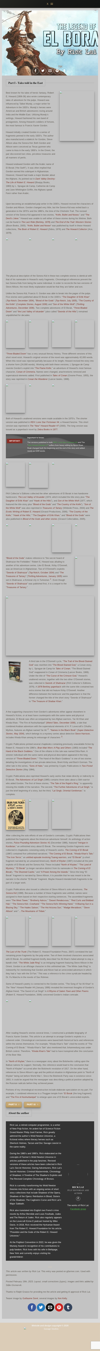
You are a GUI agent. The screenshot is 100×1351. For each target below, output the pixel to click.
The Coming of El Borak (61, 853)
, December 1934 (20, 300)
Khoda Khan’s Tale (84, 853)
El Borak (77, 857)
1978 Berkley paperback (49, 686)
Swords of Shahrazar (17, 572)
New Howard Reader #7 (38, 445)
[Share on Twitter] (43, 71)
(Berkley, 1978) (35, 222)
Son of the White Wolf (63, 304)
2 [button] (48, 729)
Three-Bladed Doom (16, 353)
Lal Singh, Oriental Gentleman (67, 790)
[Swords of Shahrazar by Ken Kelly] (50, 626)
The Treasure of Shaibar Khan (46, 701)
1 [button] (50, 579)
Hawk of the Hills (42, 500)
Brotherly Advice (38, 900)
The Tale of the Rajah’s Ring (64, 783)
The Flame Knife (43, 368)
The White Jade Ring (29, 962)
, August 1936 (32, 304)
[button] (52, 3)
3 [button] (61, 737)
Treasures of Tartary (16, 587)
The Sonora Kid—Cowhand (26, 904)
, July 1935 (66, 300)
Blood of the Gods (45, 300)
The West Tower (20, 900)
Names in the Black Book (63, 730)
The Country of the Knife (69, 504)
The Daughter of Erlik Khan (76, 297)
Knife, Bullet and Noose (67, 214)
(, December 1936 (60, 722)
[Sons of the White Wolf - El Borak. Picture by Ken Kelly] (77, 116)
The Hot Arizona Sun (51, 907)
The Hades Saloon (29, 907)
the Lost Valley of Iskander (31, 311)
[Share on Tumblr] (64, 71)
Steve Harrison (82, 733)
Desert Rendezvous (59, 900)
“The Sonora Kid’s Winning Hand (57, 904)
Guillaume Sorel (30, 1298)
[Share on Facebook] (35, 71)
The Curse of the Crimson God (61, 675)
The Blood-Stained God (64, 665)
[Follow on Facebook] (78, 1199)
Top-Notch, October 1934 (41, 572)
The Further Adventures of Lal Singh (71, 787)
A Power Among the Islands (54, 872)
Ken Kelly (62, 1298)
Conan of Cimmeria (25, 371)
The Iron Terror (14, 857)
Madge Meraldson (72, 907)
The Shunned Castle (24, 872)
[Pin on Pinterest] (57, 71)
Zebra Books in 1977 (47, 429)
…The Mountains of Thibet (31, 911)
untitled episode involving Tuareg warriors (46, 857)
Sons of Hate (36, 766)
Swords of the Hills (67, 311)
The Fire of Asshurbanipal (23, 1097)
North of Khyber (69, 864)
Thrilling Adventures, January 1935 (44, 576)
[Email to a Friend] (50, 71)
